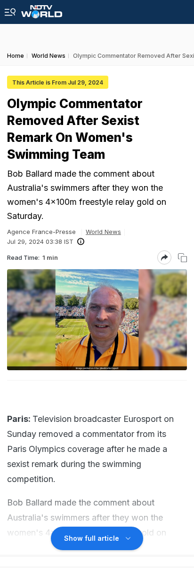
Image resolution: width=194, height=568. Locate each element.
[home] (41, 9)
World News (103, 231)
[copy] (182, 257)
